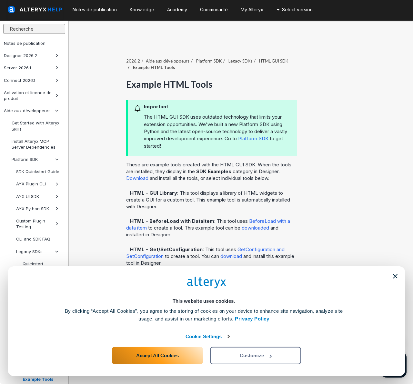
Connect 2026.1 (19, 80)
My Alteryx (252, 9)
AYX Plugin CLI (31, 183)
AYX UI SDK (27, 196)
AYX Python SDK (32, 208)
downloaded (255, 228)
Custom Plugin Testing (30, 223)
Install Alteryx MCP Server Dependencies (33, 144)
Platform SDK (25, 159)
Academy (177, 9)
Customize (252, 355)
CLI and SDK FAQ (33, 238)
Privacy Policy (252, 318)
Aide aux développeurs (27, 110)
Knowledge (142, 9)
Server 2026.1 (17, 67)
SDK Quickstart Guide (37, 171)
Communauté (214, 9)
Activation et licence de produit (28, 95)
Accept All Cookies (157, 355)
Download (137, 178)
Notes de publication (24, 43)
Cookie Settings (204, 336)
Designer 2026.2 (20, 55)
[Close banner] (395, 276)
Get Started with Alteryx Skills (35, 125)
